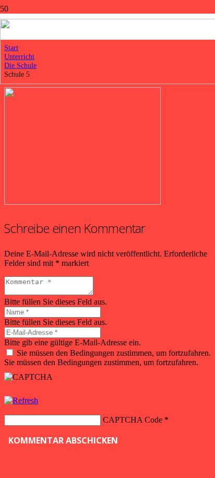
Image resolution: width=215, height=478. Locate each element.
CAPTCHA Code (132, 419)
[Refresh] (21, 400)
